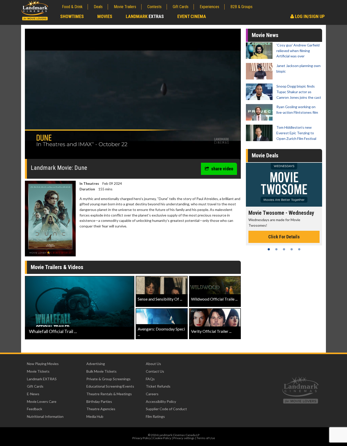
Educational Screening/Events (110, 386)
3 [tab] (284, 249)
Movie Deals (265, 155)
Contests (154, 6)
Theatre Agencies (100, 409)
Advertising (95, 363)
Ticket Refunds (158, 386)
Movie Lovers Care (41, 401)
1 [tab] (268, 249)
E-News (33, 394)
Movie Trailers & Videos (57, 267)
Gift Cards (180, 6)
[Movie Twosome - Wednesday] (284, 185)
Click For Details (284, 236)
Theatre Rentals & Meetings (109, 394)
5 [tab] (299, 249)
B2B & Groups (241, 6)
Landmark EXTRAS (42, 379)
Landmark (145, 16)
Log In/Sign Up (309, 16)
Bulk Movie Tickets (101, 371)
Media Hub (94, 416)
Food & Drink (72, 6)
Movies (104, 16)
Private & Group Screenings (108, 379)
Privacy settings (184, 438)
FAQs (150, 379)
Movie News (265, 35)
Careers (152, 394)
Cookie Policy (162, 438)
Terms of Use (206, 438)
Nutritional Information (45, 416)
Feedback (34, 409)
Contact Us (155, 371)
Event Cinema (191, 16)
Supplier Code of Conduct (166, 409)
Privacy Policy (141, 438)
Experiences (209, 6)
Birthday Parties (99, 401)
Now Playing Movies (43, 363)
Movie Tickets (38, 371)
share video (222, 168)
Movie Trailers (125, 6)
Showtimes (72, 16)
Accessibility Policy (161, 401)
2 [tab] (276, 249)
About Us (153, 363)
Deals (98, 6)
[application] (133, 95)
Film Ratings (155, 416)
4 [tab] (291, 249)
